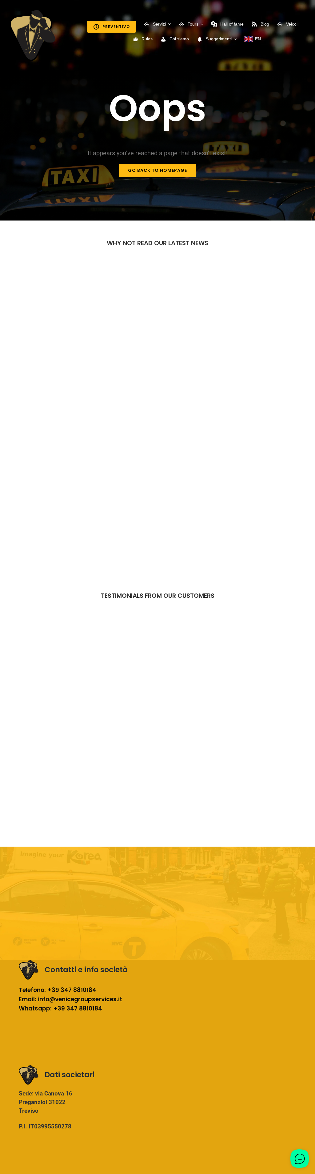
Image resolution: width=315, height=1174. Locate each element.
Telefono (31, 990)
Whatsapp (34, 1008)
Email (27, 999)
